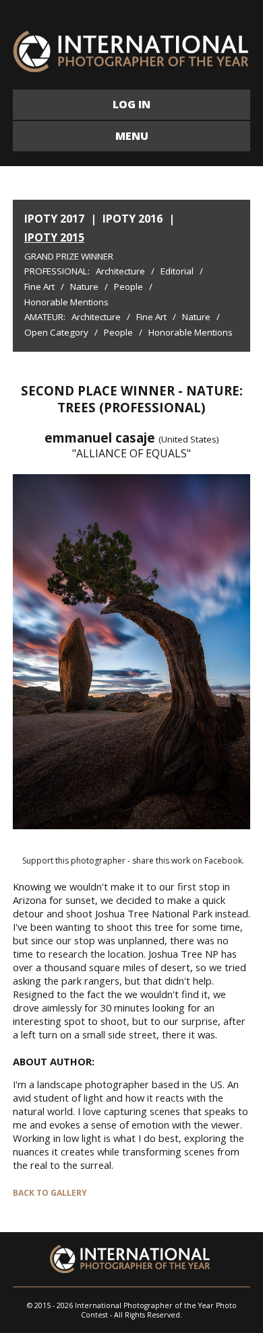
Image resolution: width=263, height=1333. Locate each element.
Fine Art (39, 286)
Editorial (177, 271)
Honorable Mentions (66, 302)
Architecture (120, 271)
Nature (84, 286)
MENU (131, 135)
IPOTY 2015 (54, 237)
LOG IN (131, 104)
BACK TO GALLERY (50, 1192)
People (128, 286)
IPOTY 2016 (133, 218)
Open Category (56, 332)
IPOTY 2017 (54, 218)
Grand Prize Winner (68, 256)
